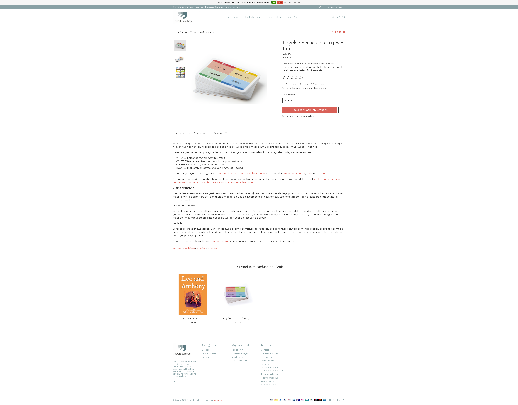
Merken (298, 17)
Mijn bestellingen (240, 353)
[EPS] (302, 400)
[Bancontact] (285, 400)
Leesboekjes (208, 350)
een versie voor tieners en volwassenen (241, 173)
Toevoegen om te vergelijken (299, 116)
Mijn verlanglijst (239, 361)
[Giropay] (298, 400)
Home (176, 32)
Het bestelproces (269, 353)
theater (201, 247)
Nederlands (290, 173)
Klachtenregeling (269, 378)
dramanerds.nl (220, 241)
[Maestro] (316, 400)
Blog (288, 17)
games (177, 247)
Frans (302, 173)
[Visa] (311, 400)
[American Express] (325, 400)
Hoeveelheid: (289, 95)
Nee (280, 2)
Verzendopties (268, 361)
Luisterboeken (209, 353)
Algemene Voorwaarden (273, 370)
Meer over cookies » (292, 2)
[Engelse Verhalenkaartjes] (237, 294)
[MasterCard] (320, 400)
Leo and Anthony (193, 318)
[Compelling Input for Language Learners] (186, 17)
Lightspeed (217, 400)
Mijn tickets (237, 357)
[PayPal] (280, 400)
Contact (265, 350)
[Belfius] (289, 400)
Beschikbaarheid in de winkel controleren (306, 88)
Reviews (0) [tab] (220, 133)
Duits (309, 173)
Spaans (321, 173)
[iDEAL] (276, 400)
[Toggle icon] (333, 17)
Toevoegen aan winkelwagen (310, 109)
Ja (274, 2)
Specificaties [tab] (201, 133)
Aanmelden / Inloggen (336, 7)
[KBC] (293, 400)
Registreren (237, 350)
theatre (212, 247)
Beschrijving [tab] (182, 133)
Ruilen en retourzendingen (269, 365)
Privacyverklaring (269, 374)
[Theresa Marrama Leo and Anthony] (193, 294)
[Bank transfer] (271, 400)
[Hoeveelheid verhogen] (291, 100)
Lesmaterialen (209, 357)
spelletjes (189, 247)
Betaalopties (267, 357)
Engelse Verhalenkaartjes (237, 318)
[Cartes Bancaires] (307, 400)
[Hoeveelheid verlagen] (285, 100)
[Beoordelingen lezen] (292, 77)
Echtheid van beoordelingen (268, 382)
